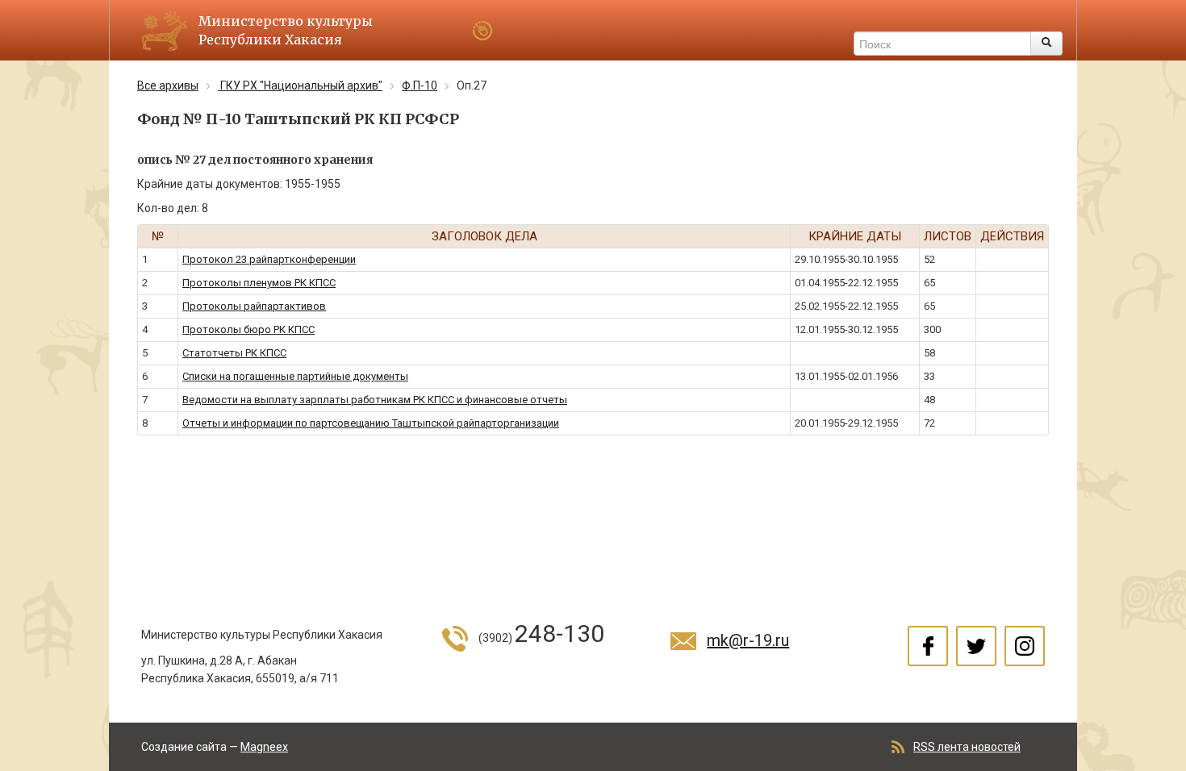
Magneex (264, 746)
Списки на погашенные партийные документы (295, 376)
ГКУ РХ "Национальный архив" (300, 85)
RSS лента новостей (967, 746)
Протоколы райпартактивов (254, 306)
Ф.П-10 (419, 85)
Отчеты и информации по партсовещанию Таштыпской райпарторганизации (370, 423)
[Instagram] (1024, 646)
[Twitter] (976, 646)
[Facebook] (928, 646)
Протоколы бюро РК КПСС (248, 329)
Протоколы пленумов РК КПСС (259, 283)
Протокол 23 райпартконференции (269, 259)
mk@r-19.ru (748, 640)
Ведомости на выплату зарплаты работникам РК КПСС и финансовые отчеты (374, 400)
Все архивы (167, 85)
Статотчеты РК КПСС (234, 353)
